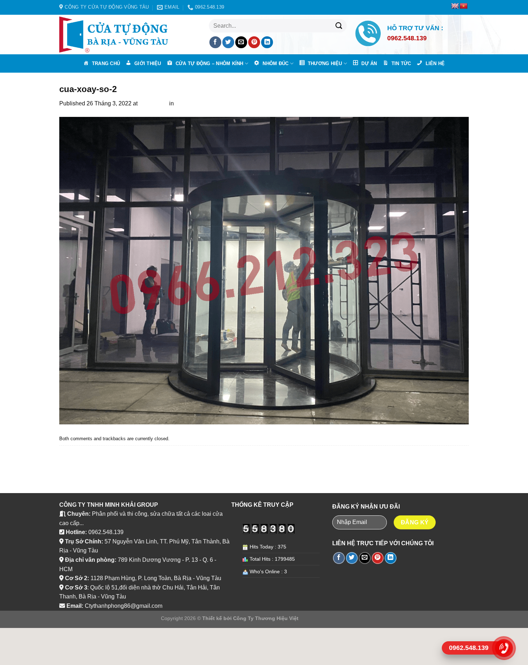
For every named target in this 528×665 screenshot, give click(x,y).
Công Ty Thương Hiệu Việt (265, 618)
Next (68, 459)
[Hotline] (503, 648)
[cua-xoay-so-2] (264, 270)
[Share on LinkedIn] (267, 42)
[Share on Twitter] (228, 42)
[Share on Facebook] (215, 42)
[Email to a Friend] (241, 42)
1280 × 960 (153, 103)
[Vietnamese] (464, 6)
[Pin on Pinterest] (254, 42)
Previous (74, 450)
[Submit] (339, 26)
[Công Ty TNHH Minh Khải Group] (116, 35)
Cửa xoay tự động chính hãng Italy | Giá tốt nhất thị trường (249, 103)
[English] (455, 6)
